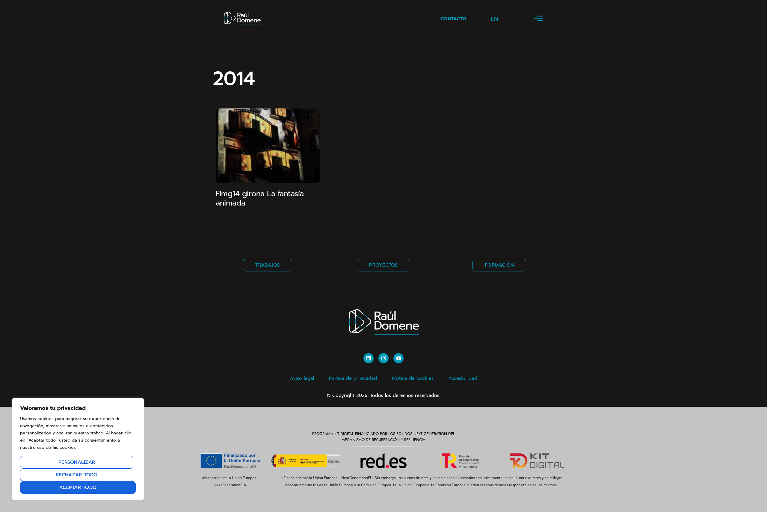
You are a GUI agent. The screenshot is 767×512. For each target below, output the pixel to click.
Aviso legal (302, 378)
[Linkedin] (368, 358)
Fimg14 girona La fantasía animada (260, 198)
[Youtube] (398, 358)
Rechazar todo (76, 474)
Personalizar (76, 462)
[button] (538, 18)
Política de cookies (413, 378)
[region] (78, 449)
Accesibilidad (463, 378)
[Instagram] (383, 358)
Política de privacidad (353, 378)
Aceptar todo (77, 487)
